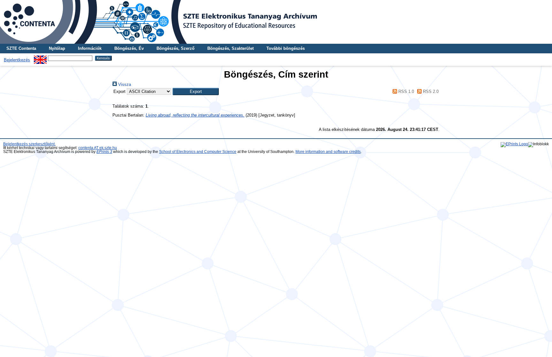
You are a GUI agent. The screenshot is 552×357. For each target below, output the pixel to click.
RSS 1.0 (405, 91)
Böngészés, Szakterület (230, 48)
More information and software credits (328, 152)
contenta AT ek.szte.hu (97, 148)
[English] (40, 58)
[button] (195, 91)
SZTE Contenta (21, 48)
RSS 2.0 (430, 91)
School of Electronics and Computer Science (197, 152)
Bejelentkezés (17, 59)
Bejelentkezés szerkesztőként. (29, 144)
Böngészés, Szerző (176, 48)
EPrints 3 (104, 152)
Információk (90, 48)
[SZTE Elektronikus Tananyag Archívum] (276, 22)
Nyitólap (57, 48)
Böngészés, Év (129, 48)
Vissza (124, 84)
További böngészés (285, 48)
